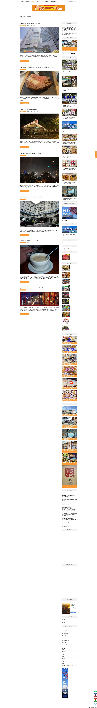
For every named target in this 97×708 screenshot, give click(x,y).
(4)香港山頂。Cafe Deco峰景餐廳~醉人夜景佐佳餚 (30, 153)
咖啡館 (63, 642)
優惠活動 (63, 630)
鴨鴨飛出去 (33, 1)
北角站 (63, 637)
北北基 (63, 635)
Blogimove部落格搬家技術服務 (92, 707)
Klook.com (63, 206)
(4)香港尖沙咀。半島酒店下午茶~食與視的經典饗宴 (31, 197)
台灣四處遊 (27, 1)
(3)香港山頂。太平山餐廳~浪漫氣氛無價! (28, 109)
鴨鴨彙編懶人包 (53, 1)
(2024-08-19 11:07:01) (69, 495)
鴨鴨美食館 (28, 25)
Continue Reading (24, 103)
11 (37, 111)
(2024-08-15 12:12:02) (69, 502)
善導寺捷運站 (64, 644)
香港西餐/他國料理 (23, 25)
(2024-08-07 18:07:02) (69, 511)
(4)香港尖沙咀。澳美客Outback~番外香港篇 (29, 240)
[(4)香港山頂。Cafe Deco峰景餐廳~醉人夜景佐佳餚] (39, 170)
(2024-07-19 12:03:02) (69, 525)
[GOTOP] (95, 703)
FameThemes (75, 705)
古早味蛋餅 (64, 640)
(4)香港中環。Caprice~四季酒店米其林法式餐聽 (30, 23)
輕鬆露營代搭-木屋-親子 (66, 665)
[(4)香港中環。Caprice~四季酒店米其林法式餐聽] (39, 40)
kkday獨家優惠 (64, 220)
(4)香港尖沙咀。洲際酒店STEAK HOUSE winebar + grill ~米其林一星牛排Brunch (36, 67)
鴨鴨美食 (22, 1)
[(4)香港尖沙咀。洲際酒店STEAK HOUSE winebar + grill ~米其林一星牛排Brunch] (39, 83)
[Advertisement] (69, 547)
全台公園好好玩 (45, 1)
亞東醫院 (63, 633)
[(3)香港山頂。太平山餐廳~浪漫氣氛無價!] (39, 126)
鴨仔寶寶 (38, 1)
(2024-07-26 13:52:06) (69, 520)
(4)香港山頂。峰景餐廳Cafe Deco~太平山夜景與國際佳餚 (32, 288)
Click (96, 154)
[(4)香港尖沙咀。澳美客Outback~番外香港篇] (39, 259)
